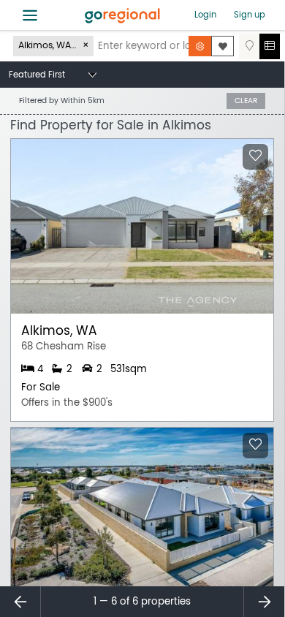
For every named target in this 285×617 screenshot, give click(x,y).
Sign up (249, 14)
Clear (246, 100)
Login (205, 14)
